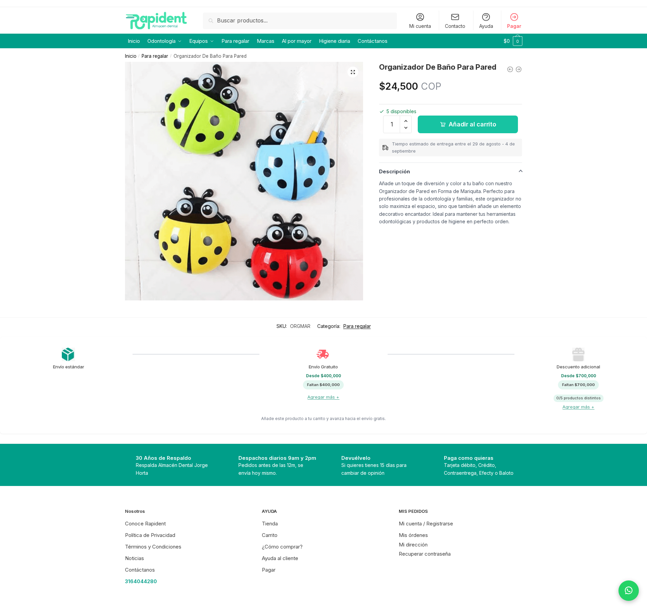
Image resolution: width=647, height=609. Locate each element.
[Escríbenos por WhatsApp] (628, 590)
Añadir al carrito (472, 124)
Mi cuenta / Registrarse (426, 523)
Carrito (269, 535)
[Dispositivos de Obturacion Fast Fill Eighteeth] (518, 69)
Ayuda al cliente (280, 558)
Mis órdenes (413, 535)
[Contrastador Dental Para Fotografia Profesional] (510, 69)
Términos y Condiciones (153, 546)
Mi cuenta (420, 26)
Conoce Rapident (145, 523)
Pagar (514, 26)
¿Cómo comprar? (282, 546)
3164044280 (141, 581)
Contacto (455, 26)
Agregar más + (323, 397)
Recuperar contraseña (425, 554)
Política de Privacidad (150, 535)
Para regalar (155, 56)
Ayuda (486, 26)
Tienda (270, 523)
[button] (352, 72)
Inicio (131, 56)
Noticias (134, 558)
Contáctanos (140, 570)
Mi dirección (413, 544)
